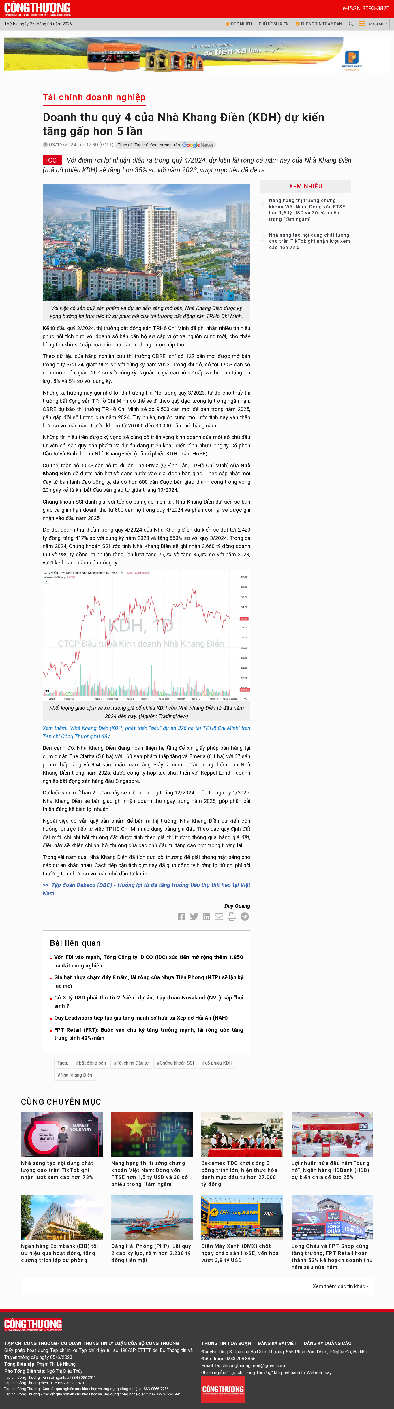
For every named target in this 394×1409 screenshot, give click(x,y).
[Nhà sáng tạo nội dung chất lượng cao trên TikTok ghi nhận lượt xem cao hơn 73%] (62, 1137)
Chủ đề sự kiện (274, 24)
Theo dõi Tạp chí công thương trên (149, 145)
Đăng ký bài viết (277, 1343)
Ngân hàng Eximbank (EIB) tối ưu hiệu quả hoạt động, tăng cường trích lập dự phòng (59, 1253)
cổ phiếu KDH (218, 1063)
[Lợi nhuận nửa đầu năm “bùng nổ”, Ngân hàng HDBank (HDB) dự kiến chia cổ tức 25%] (332, 1137)
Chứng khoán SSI (177, 1063)
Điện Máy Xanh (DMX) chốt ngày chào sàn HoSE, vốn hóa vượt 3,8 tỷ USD (240, 1253)
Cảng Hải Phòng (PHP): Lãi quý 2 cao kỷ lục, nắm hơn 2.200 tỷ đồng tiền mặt (151, 1253)
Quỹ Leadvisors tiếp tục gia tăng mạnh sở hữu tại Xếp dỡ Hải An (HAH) (141, 1018)
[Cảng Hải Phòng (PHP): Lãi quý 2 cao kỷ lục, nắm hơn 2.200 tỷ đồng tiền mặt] (152, 1220)
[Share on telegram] (244, 916)
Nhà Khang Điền (76, 1075)
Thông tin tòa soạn (321, 24)
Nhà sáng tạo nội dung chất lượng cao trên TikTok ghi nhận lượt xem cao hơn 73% (309, 241)
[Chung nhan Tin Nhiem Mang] (223, 1389)
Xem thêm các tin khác (339, 1286)
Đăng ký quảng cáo (328, 1343)
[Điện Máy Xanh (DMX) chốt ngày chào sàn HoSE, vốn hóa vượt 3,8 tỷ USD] (242, 1220)
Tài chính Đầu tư (133, 1063)
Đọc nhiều (241, 24)
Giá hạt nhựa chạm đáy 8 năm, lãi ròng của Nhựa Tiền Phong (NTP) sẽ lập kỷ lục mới (148, 981)
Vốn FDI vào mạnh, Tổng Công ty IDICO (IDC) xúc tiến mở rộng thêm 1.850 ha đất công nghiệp (148, 961)
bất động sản (92, 1063)
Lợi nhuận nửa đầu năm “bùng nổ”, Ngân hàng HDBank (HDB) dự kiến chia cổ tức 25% (330, 1170)
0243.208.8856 (240, 1358)
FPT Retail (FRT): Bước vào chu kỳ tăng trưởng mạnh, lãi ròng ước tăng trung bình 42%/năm (148, 1034)
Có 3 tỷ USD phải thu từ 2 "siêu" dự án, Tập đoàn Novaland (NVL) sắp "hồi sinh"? (148, 1001)
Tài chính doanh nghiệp (94, 97)
